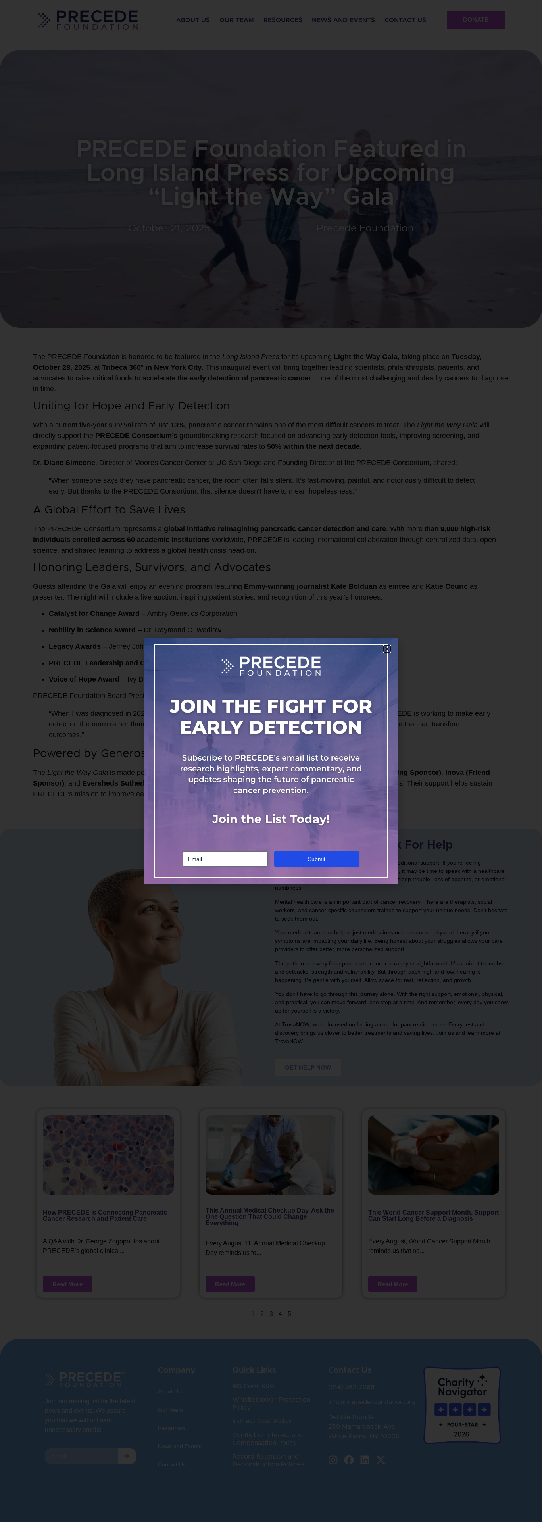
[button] (387, 649)
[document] (271, 761)
